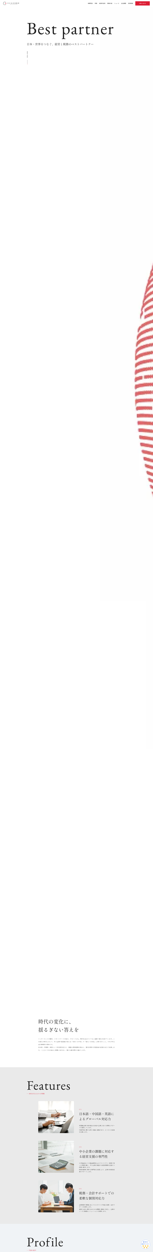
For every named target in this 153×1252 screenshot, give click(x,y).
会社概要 (123, 3)
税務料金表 (102, 3)
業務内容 (109, 3)
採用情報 (130, 3)
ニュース (116, 3)
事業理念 (90, 3)
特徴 (96, 3)
